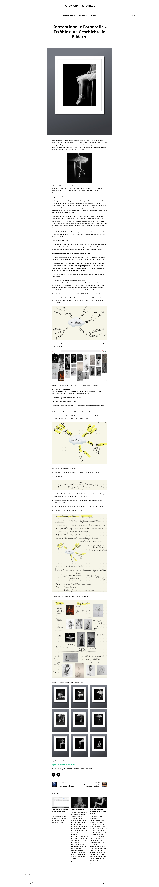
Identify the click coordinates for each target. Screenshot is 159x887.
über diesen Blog (83, 16)
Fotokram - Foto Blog (79, 5)
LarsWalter (76, 41)
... (64, 822)
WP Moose (137, 883)
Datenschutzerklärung (70, 16)
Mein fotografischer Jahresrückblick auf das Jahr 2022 (98, 812)
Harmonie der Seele (77, 810)
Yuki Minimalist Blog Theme (119, 883)
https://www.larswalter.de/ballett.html (63, 765)
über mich (93, 16)
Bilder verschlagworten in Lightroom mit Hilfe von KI (60, 812)
